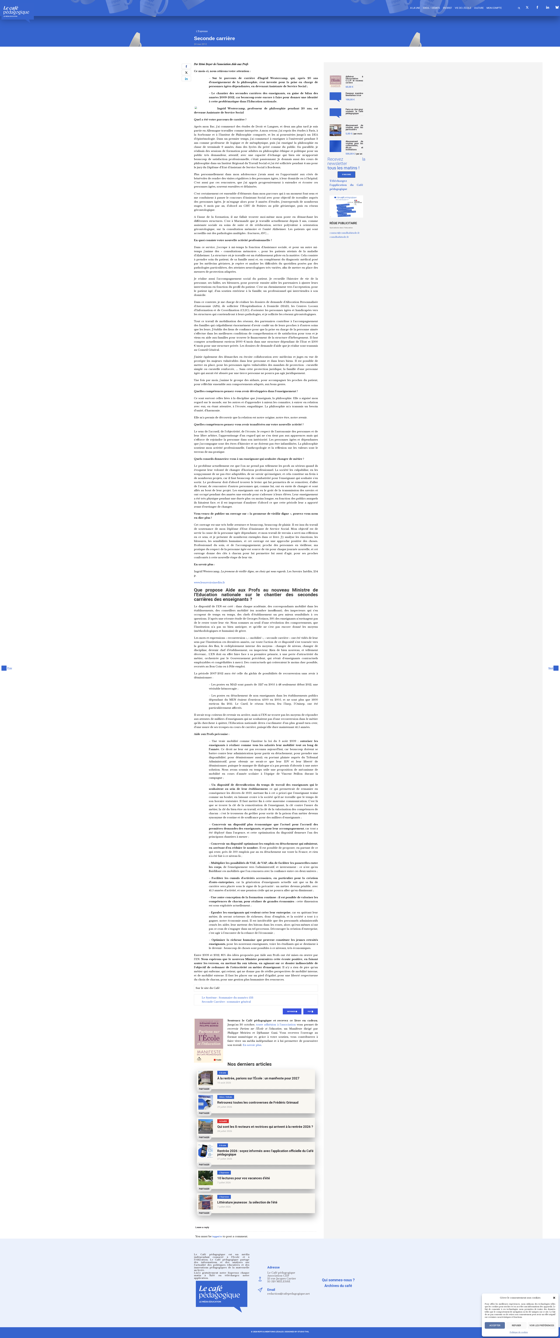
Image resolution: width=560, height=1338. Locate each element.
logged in (217, 1236)
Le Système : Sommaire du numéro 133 (227, 997)
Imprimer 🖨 (292, 1012)
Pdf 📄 (310, 1012)
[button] (554, 1297)
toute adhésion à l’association (276, 1024)
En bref (447, 8)
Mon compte (494, 8)
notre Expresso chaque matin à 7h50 (221, 1274)
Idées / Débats (431, 8)
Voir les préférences (542, 1325)
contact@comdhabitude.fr (345, 232)
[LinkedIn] (547, 7)
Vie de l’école (463, 8)
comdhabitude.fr (339, 237)
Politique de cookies (519, 1332)
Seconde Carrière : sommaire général (226, 1001)
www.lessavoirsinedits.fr (209, 582)
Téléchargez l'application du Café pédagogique (346, 185)
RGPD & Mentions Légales (271, 1332)
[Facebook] (537, 7)
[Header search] (519, 7)
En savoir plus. (252, 1045)
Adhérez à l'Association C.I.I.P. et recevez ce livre (354, 80)
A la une (415, 8)
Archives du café (338, 1286)
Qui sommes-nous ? (338, 1280)
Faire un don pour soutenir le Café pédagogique (354, 111)
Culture (479, 8)
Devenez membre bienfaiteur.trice (354, 94)
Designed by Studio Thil (296, 1332)
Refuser (516, 1325)
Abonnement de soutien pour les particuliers (354, 127)
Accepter (494, 1325)
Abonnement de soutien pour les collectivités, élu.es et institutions (354, 145)
